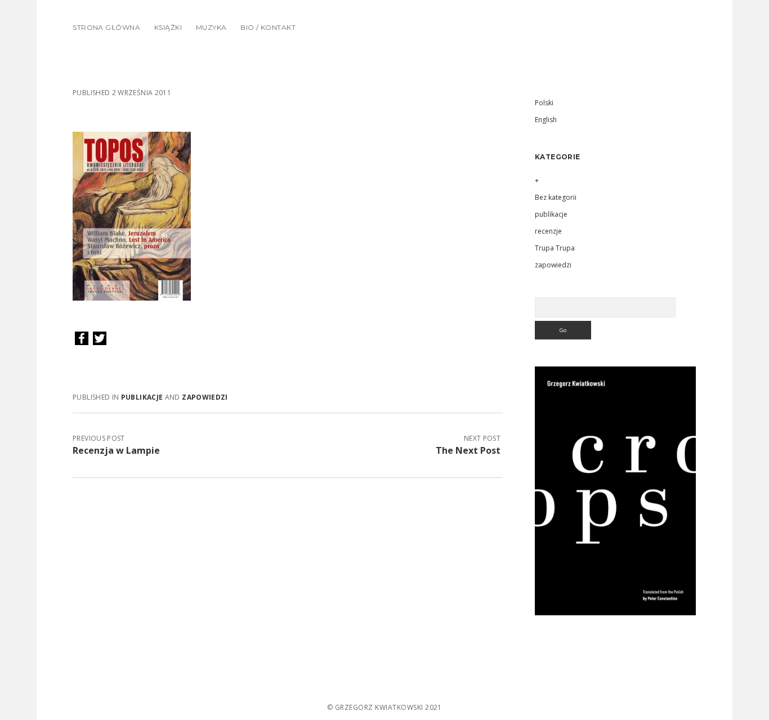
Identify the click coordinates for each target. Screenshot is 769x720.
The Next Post (468, 450)
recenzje (548, 231)
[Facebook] (82, 339)
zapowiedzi (205, 397)
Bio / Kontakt (268, 27)
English (546, 119)
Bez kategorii (555, 197)
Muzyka (211, 27)
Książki (168, 27)
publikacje (142, 397)
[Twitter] (100, 339)
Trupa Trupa (555, 248)
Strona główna (106, 27)
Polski (544, 103)
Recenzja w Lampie (116, 450)
